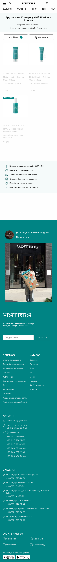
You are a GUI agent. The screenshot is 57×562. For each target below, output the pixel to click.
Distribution (11, 544)
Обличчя (34, 364)
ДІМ (44, 9)
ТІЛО (34, 9)
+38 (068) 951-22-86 (16, 452)
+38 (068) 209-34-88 (15, 512)
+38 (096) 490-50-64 (16, 456)
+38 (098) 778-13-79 (15, 478)
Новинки (33, 381)
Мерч (32, 377)
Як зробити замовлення (13, 364)
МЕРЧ (53, 9)
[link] (52, 3)
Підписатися (22, 237)
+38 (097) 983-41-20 (16, 444)
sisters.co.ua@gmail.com (17, 420)
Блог (5, 385)
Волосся (34, 360)
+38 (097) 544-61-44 (15, 504)
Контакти (7, 393)
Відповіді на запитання (13, 368)
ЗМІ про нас (8, 377)
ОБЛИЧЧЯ (22, 9)
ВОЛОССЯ (7, 9)
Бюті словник (9, 389)
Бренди (33, 389)
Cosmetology (39, 544)
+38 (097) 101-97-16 (15, 496)
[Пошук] (10, 3)
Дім (31, 372)
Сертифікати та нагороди (14, 381)
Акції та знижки (37, 385)
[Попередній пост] (8, 272)
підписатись (43, 337)
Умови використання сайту (15, 398)
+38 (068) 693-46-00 (16, 448)
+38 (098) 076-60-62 (15, 520)
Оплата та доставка (12, 360)
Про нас (6, 372)
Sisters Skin (38, 539)
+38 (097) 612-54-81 (15, 436)
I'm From (6, 74)
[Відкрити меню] (4, 3)
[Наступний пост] (49, 272)
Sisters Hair (11, 539)
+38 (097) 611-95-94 (15, 486)
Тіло (32, 368)
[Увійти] (47, 3)
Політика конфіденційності (15, 402)
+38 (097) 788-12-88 (16, 440)
